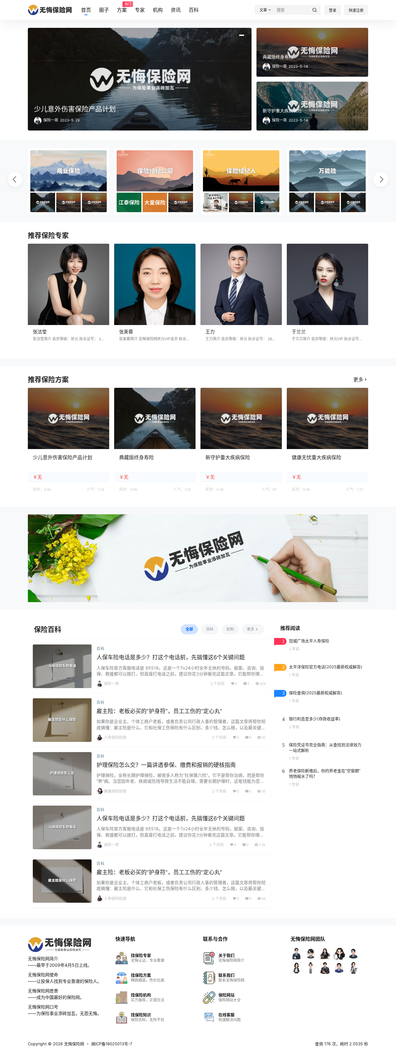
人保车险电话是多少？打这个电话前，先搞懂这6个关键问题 (171, 657)
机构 (158, 10)
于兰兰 (299, 332)
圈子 (104, 10)
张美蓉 (126, 332)
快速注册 (356, 10)
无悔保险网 (73, 1043)
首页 (86, 10)
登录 (332, 10)
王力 (210, 332)
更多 (358, 379)
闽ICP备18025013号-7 (111, 1043)
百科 (194, 10)
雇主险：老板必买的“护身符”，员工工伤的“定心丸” (159, 711)
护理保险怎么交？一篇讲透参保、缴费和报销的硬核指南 (166, 765)
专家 (140, 10)
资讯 (176, 10)
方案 (122, 7)
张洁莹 (40, 332)
